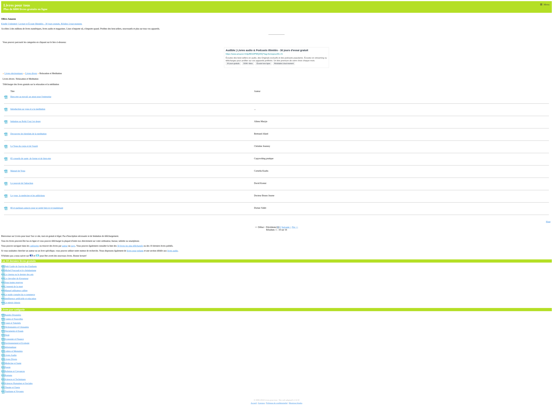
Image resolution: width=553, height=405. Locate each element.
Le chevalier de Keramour (16, 278)
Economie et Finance (14, 339)
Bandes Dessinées (13, 315)
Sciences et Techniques (15, 379)
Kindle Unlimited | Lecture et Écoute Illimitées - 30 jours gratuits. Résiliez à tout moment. (41, 24)
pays (73, 246)
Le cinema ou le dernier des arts (19, 274)
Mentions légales (295, 403)
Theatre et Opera (12, 387)
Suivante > (286, 227)
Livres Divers (11, 359)
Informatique (10, 347)
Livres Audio (11, 355)
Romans (8, 375)
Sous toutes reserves (14, 282)
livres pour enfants (135, 250)
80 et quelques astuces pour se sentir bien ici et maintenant (36, 208)
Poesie (8, 367)
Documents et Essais (14, 331)
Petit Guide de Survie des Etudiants (21, 266)
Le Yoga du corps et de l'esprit (24, 146)
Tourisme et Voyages (14, 391)
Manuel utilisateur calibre (16, 290)
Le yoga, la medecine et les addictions (27, 195)
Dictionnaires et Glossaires (17, 327)
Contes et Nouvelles (14, 319)
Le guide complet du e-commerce (20, 294)
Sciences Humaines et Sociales (19, 383)
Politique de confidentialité (277, 403)
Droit (7, 335)
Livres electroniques (13, 73)
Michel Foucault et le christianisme (20, 270)
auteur (65, 246)
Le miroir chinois (12, 302)
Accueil (254, 403)
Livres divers (31, 73)
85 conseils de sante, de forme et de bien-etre (30, 158)
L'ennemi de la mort (14, 286)
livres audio (172, 250)
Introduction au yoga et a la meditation (27, 109)
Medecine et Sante (13, 363)
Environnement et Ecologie (17, 343)
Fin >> (295, 227)
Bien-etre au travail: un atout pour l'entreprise (30, 96)
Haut (548, 221)
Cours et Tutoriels (13, 323)
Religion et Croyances (15, 371)
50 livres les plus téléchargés (130, 246)
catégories (34, 246)
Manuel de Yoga (17, 171)
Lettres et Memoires (14, 351)
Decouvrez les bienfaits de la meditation (28, 134)
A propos (261, 403)
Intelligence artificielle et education (20, 298)
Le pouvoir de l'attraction (21, 183)
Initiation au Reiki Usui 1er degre (25, 121)
